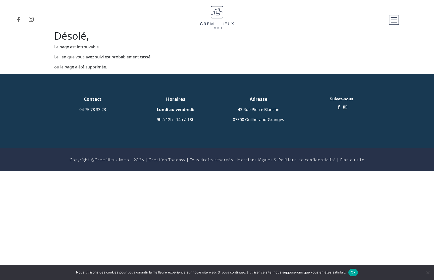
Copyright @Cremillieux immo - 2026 (107, 159)
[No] (427, 272)
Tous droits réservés (211, 159)
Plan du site (352, 159)
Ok (353, 272)
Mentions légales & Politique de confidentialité (286, 159)
